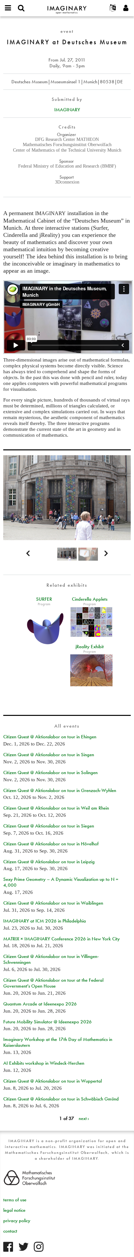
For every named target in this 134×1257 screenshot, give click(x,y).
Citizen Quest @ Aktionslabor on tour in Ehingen (49, 737)
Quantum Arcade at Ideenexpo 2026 (40, 1004)
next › (84, 1118)
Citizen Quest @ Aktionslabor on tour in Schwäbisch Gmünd (61, 1099)
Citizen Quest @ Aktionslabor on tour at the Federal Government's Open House (53, 983)
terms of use (14, 1200)
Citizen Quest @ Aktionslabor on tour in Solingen (50, 772)
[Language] (112, 8)
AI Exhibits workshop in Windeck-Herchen (43, 1063)
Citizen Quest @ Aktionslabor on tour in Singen (48, 755)
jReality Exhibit (89, 646)
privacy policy (16, 1220)
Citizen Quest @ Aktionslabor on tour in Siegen (48, 826)
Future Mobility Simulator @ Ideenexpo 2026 (47, 1022)
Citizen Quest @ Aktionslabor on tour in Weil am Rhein (56, 808)
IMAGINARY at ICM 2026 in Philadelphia (44, 921)
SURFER (44, 599)
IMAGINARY (67, 110)
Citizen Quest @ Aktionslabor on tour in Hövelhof (51, 844)
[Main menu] (8, 8)
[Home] (67, 7)
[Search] (21, 8)
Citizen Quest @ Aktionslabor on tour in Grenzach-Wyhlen (59, 790)
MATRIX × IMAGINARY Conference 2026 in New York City (61, 939)
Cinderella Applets (89, 599)
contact (10, 1231)
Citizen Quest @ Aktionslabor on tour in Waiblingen (53, 903)
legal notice (14, 1210)
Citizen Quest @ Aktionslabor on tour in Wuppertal (52, 1081)
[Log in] (125, 8)
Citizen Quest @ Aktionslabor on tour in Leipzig (49, 862)
